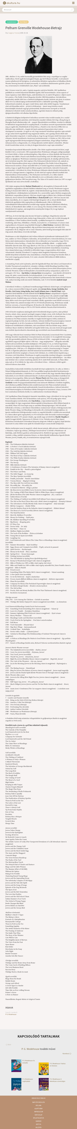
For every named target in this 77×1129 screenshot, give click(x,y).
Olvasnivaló (11, 22)
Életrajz (23, 22)
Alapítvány (39, 1109)
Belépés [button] (39, 1127)
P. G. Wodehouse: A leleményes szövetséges (57, 1080)
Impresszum (38, 1112)
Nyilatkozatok (38, 1118)
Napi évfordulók (38, 1102)
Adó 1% (38, 1124)
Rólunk (38, 1105)
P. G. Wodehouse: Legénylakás (27, 1080)
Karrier (38, 1121)
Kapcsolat (38, 1115)
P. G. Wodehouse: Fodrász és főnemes (58, 1065)
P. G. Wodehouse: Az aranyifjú (28, 1062)
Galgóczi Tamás (13, 33)
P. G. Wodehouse (10, 1014)
